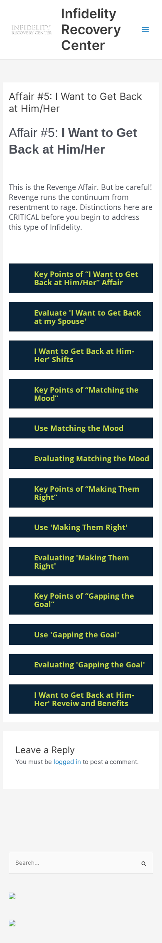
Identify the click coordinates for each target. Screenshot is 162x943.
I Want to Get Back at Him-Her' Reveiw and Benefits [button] (84, 699)
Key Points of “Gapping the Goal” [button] (84, 600)
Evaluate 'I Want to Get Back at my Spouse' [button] (87, 317)
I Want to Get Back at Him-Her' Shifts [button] (84, 355)
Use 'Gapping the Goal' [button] (76, 634)
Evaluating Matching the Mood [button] (91, 458)
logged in (67, 762)
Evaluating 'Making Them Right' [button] (81, 561)
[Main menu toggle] (145, 29)
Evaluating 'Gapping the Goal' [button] (89, 664)
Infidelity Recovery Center (91, 29)
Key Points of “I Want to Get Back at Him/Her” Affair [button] (86, 278)
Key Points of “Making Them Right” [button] (87, 493)
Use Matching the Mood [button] (78, 428)
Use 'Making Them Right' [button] (81, 527)
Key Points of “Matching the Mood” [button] (86, 394)
